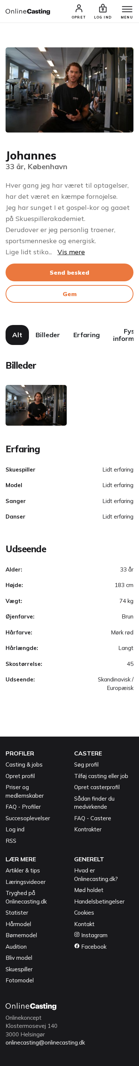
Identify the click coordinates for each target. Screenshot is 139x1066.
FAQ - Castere (92, 818)
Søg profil (86, 764)
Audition (16, 946)
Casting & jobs (24, 764)
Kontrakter (88, 829)
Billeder (48, 335)
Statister (17, 912)
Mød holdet (88, 890)
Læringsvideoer (26, 881)
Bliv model (19, 957)
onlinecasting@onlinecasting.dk (45, 1042)
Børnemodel (21, 935)
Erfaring (86, 335)
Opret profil (20, 776)
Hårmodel (18, 924)
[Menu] (127, 9)
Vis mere (71, 252)
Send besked (69, 272)
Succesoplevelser (28, 818)
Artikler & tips (23, 870)
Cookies (84, 912)
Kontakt (84, 924)
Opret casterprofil (97, 787)
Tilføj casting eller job (101, 776)
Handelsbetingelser (99, 901)
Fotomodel (20, 980)
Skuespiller (19, 969)
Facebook (93, 946)
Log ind (15, 829)
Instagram (93, 935)
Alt (17, 335)
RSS (11, 840)
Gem (70, 294)
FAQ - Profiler (23, 806)
